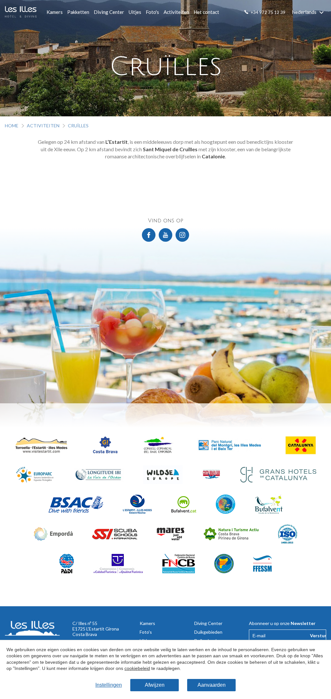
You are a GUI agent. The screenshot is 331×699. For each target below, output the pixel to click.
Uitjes (135, 12)
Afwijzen (155, 685)
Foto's (152, 12)
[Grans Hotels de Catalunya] (278, 475)
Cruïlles (78, 125)
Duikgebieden (208, 632)
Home (11, 125)
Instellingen (108, 685)
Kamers (55, 12)
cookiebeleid (137, 668)
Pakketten (78, 12)
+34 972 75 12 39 (268, 12)
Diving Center (109, 12)
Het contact (206, 12)
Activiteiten (176, 12)
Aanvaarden (212, 685)
